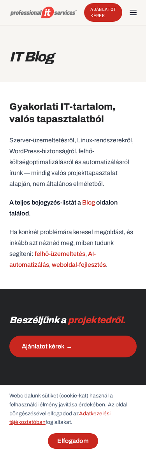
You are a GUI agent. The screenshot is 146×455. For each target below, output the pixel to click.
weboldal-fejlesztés (79, 264)
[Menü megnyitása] (133, 12)
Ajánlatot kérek (103, 12)
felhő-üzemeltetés (60, 253)
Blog (88, 202)
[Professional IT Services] (43, 12)
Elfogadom (73, 441)
